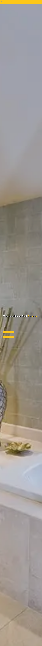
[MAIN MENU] (39, 2)
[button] (8, 332)
